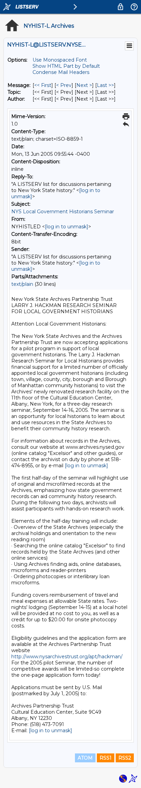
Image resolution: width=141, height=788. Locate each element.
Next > (84, 85)
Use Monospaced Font (60, 60)
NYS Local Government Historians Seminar (62, 211)
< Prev (64, 85)
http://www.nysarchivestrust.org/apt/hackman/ (67, 656)
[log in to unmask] (66, 227)
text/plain (22, 284)
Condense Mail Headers (61, 72)
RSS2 (124, 758)
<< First (42, 85)
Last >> (105, 85)
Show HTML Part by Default (66, 66)
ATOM (85, 758)
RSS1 (106, 758)
